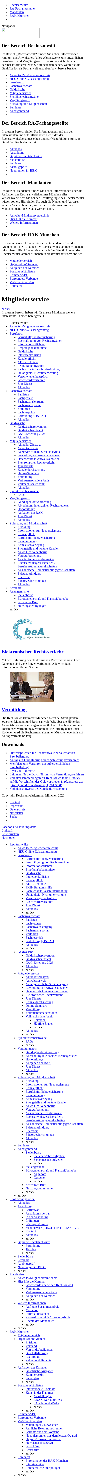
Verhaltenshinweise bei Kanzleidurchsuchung (38, 788)
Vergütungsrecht (20, 100)
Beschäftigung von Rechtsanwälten (40, 340)
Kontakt (15, 802)
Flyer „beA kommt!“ (23, 770)
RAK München (19, 15)
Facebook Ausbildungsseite (19, 827)
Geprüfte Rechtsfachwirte (26, 156)
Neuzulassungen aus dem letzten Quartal (51, 1435)
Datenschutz (17, 809)
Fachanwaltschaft (21, 86)
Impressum (16, 805)
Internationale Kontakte (40, 1389)
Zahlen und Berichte (38, 1360)
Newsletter (16, 813)
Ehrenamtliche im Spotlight (43, 1467)
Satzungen (32, 1378)
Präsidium (32, 1342)
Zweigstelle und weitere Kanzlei (38, 548)
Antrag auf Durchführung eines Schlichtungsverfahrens (44, 760)
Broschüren (33, 1446)
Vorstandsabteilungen (39, 1349)
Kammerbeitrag (27, 541)
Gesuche (39, 1177)
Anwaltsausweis (28, 448)
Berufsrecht (17, 82)
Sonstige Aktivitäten (22, 271)
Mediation (32, 1310)
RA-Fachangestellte (22, 8)
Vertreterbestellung (29, 555)
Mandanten (17, 12)
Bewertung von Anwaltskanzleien (39, 455)
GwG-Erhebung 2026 (31, 433)
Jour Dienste (25, 466)
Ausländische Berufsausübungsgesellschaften (46, 570)
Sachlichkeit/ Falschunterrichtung (39, 369)
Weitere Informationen (24, 222)
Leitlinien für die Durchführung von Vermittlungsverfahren (47, 774)
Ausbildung (17, 152)
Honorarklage (26, 509)
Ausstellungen (43, 1396)
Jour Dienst (25, 383)
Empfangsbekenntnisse (32, 347)
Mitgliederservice (20, 93)
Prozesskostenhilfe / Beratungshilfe (48, 1317)
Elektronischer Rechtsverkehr (36, 462)
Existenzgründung (29, 573)
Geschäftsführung (37, 1353)
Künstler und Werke (46, 1403)
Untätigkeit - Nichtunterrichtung (38, 373)
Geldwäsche (17, 89)
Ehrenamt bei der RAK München (47, 1460)
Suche (13, 816)
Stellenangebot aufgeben (49, 1156)
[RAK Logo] (21, 37)
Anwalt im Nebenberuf (32, 552)
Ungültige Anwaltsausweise (43, 1439)
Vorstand (31, 1346)
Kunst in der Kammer (39, 1392)
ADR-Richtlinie (28, 362)
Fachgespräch (26, 412)
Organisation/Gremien (24, 264)
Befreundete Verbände (24, 278)
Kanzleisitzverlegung (31, 545)
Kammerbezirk (35, 1374)
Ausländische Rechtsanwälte (36, 559)
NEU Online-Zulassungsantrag (29, 78)
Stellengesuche (35, 1167)
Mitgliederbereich (21, 260)
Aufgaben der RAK (30, 512)
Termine (31, 1249)
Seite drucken (10, 834)
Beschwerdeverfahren (31, 380)
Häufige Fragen (43, 1023)
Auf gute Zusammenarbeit (42, 1306)
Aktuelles (16, 149)
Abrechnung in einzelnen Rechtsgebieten (43, 505)
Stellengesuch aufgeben (48, 1159)
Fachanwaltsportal (29, 405)
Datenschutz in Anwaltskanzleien (39, 459)
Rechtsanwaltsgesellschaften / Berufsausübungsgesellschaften (37, 564)
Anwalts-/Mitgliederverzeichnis (29, 215)
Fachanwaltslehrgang (31, 401)
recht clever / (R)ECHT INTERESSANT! (52, 1227)
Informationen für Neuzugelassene (39, 530)
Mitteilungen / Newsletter (42, 1424)
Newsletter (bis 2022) (39, 1442)
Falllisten (23, 394)
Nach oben (8, 837)
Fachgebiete (25, 398)
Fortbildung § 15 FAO (32, 416)
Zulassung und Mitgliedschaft (28, 103)
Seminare (15, 107)
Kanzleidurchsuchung (31, 469)
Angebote (40, 1174)
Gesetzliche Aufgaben (39, 1371)
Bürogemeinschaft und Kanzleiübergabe (43, 598)
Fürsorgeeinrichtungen (32, 580)
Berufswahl (33, 1210)
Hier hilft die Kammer (23, 219)
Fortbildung (33, 1245)
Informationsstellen (38, 1313)
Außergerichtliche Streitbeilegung (39, 451)
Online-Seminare (28, 473)
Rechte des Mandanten (40, 1321)
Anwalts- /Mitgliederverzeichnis (30, 75)
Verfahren (24, 408)
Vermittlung (25, 476)
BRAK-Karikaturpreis (48, 1399)
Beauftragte (33, 1356)
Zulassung (24, 527)
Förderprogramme (37, 1224)
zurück (6, 308)
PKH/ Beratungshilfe (31, 365)
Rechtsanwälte (19, 5)
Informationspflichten (31, 344)
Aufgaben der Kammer (24, 267)
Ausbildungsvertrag (38, 1213)
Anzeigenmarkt (19, 111)
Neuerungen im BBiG (24, 170)
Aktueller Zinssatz (29, 444)
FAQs (21, 494)
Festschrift (32, 1450)
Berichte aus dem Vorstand (42, 1432)
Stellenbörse (17, 159)
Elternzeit (24, 577)
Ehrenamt (16, 285)
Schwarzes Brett (28, 602)
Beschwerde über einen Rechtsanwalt (49, 1285)
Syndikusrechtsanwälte (24, 96)
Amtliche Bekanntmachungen (44, 1428)
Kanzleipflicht (26, 358)
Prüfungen (32, 1220)
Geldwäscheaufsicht (30, 430)
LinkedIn (7, 830)
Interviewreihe (35, 1464)
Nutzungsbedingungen (32, 605)
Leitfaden (40, 1020)
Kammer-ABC (19, 275)
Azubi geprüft (18, 167)
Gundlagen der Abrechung (34, 502)
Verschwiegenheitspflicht (33, 376)
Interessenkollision (29, 355)
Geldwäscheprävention (32, 426)
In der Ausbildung (37, 1217)
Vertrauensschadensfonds (33, 480)
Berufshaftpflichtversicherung (36, 337)
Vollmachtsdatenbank (31, 484)
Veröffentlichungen (22, 282)
